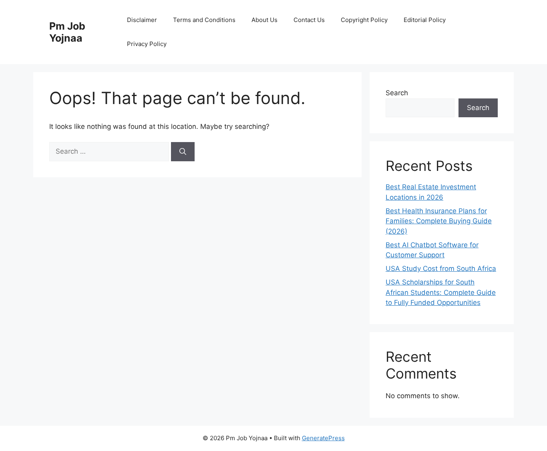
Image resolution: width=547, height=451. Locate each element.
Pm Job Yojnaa (67, 32)
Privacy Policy (147, 44)
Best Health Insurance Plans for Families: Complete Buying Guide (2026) (439, 221)
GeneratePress (323, 438)
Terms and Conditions (204, 20)
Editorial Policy (425, 20)
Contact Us (309, 20)
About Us (264, 20)
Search (397, 93)
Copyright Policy (364, 20)
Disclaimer (142, 20)
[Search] (183, 151)
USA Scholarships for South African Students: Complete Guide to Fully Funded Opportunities (441, 292)
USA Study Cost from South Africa (441, 269)
